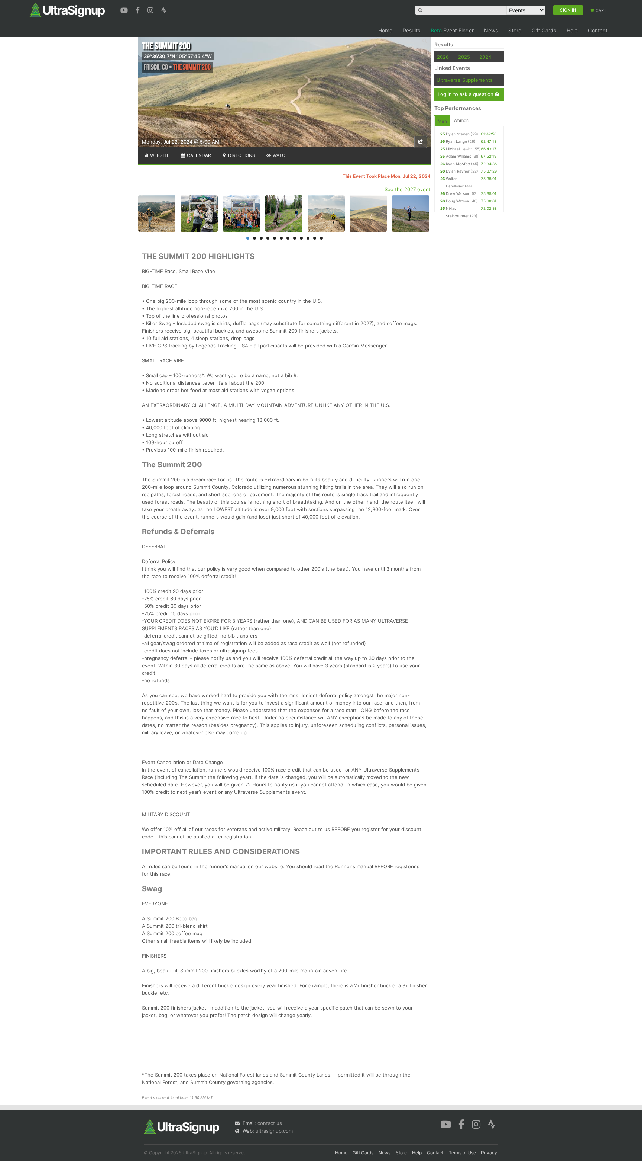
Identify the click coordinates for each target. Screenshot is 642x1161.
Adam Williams (458, 156)
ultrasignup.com (274, 1131)
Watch (280, 155)
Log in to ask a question (466, 94)
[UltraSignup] (67, 10)
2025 (464, 57)
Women (461, 120)
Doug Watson (457, 201)
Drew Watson (457, 193)
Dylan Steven (458, 134)
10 (308, 238)
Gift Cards (544, 30)
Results (411, 30)
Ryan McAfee (458, 163)
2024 (485, 57)
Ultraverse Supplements (465, 80)
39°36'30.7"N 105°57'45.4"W (178, 56)
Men (442, 121)
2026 (443, 57)
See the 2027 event (408, 189)
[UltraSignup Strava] (163, 9)
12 (321, 238)
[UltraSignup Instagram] (151, 9)
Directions (241, 155)
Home (385, 30)
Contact (597, 30)
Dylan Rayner (458, 171)
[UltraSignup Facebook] (139, 9)
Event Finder (452, 30)
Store (514, 30)
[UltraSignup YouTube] (125, 9)
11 (314, 238)
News (491, 30)
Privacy (489, 1152)
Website (159, 155)
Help (572, 30)
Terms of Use (462, 1152)
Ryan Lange (456, 141)
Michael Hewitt (459, 149)
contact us (269, 1123)
